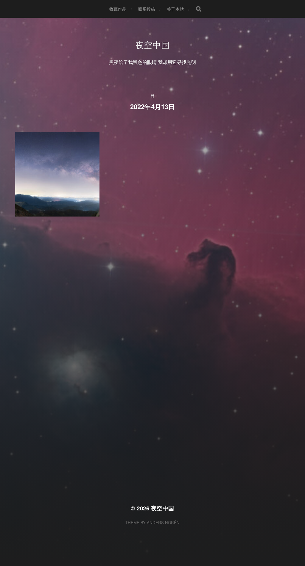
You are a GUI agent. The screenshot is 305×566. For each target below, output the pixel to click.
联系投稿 (146, 9)
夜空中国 (153, 45)
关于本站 (175, 9)
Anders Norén (163, 522)
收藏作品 (117, 9)
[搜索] (199, 9)
